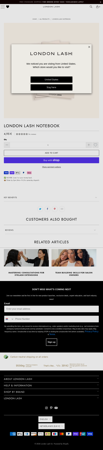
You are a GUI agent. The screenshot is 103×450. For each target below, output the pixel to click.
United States (51, 79)
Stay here (51, 87)
